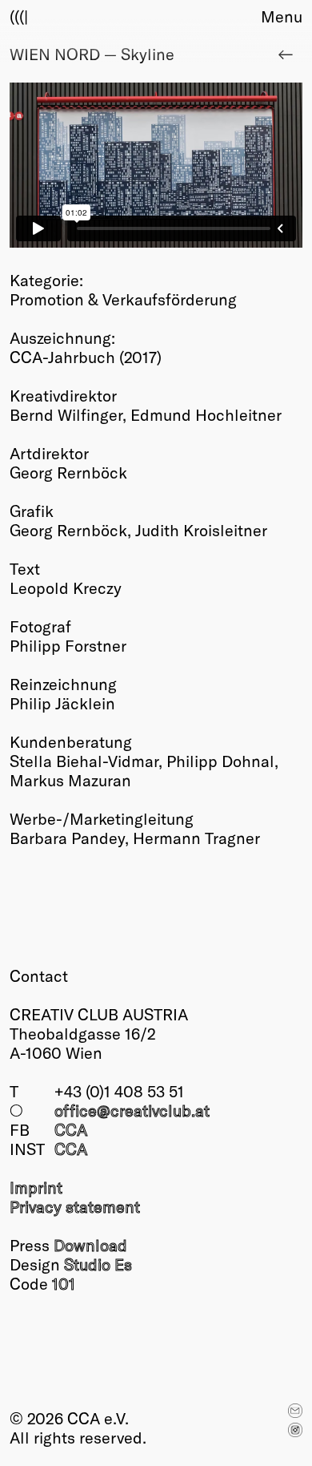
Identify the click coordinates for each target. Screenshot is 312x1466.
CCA (70, 1129)
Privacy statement (75, 1206)
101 (63, 1283)
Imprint (36, 1187)
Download (90, 1244)
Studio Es (98, 1264)
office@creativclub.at (132, 1110)
